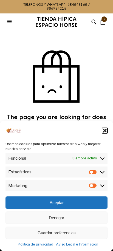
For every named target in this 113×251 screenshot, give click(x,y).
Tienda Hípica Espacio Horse (56, 22)
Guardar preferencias (57, 232)
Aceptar (57, 202)
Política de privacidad (35, 244)
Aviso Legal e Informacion (77, 244)
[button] (105, 130)
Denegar (56, 217)
